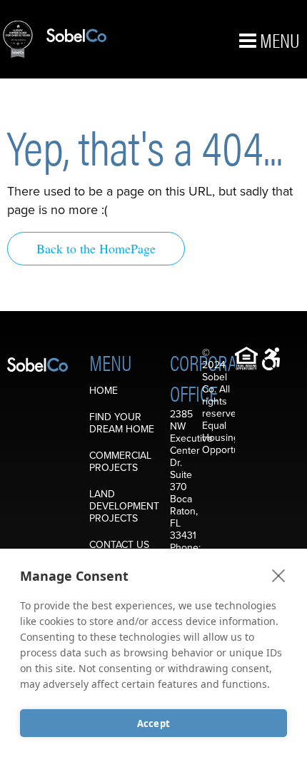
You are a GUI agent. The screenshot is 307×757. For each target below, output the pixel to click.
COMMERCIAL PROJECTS (120, 461)
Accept (153, 723)
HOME (103, 391)
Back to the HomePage (96, 248)
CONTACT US (119, 545)
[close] (279, 575)
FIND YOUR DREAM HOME (121, 423)
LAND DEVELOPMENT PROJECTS (124, 506)
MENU (278, 39)
